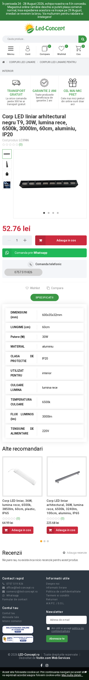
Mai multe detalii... (72, 675)
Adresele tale (10, 617)
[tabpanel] (50, 184)
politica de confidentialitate (67, 630)
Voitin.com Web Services (53, 658)
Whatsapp (12, 595)
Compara (57, 288)
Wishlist (34, 288)
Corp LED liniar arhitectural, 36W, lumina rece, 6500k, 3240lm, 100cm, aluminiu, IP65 (65, 507)
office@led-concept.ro (20, 587)
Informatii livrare (56, 587)
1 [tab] (44, 213)
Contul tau (8, 613)
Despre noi (52, 583)
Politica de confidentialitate (63, 591)
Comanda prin (31, 252)
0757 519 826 (23, 272)
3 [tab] (53, 213)
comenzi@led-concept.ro (22, 591)
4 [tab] (58, 213)
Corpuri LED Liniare (22, 62)
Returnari (52, 599)
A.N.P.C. (50, 603)
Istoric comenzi (12, 621)
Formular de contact (15, 599)
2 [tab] (49, 213)
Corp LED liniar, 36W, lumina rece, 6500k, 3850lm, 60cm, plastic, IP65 (19, 507)
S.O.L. (61, 603)
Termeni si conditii (57, 595)
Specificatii (45, 297)
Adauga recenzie (76, 552)
